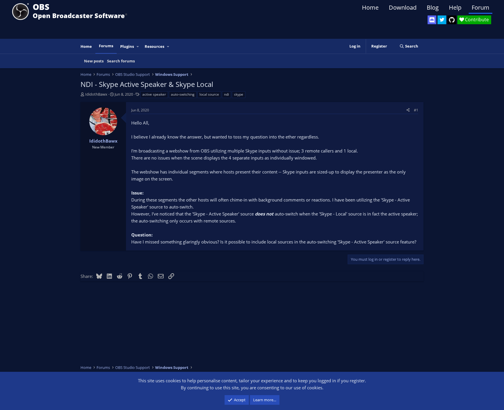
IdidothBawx (96, 94)
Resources (154, 46)
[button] (137, 46)
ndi (226, 94)
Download (402, 7)
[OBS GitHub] (451, 19)
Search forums (121, 61)
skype (238, 94)
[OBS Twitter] (442, 19)
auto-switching (183, 94)
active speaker (154, 94)
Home (370, 7)
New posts (94, 61)
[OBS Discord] (432, 19)
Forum (480, 7)
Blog (433, 7)
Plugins (127, 46)
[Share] (408, 110)
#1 (416, 110)
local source (209, 94)
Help (455, 7)
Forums (106, 45)
